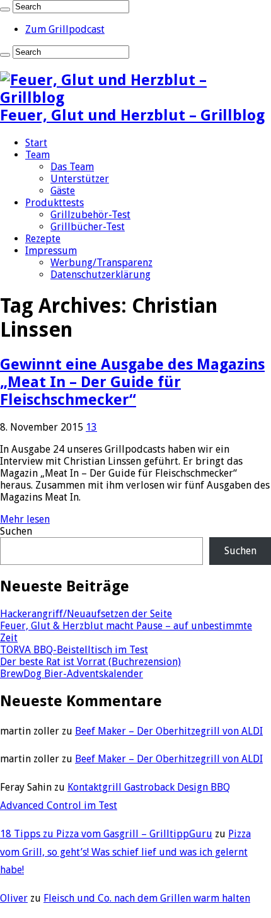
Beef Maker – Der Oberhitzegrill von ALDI (169, 731)
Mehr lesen (25, 519)
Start (36, 143)
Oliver (14, 898)
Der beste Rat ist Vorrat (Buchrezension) (90, 662)
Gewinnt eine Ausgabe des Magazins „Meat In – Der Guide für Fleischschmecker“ (132, 382)
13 (91, 427)
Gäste (62, 191)
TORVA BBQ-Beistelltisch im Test (74, 650)
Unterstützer (79, 179)
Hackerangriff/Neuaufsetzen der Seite (86, 614)
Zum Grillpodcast (65, 29)
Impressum (51, 251)
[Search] (5, 9)
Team (37, 155)
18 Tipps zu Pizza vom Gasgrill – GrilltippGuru (106, 834)
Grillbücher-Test (87, 227)
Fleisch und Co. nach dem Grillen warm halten (146, 898)
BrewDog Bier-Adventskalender (71, 674)
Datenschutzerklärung (100, 275)
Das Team (72, 167)
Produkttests (54, 203)
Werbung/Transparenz (101, 263)
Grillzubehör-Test (90, 215)
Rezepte (43, 239)
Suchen (16, 531)
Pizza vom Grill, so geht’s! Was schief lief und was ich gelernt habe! (125, 852)
